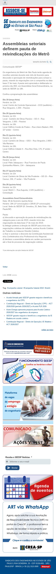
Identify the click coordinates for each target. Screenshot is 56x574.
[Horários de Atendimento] (28, 371)
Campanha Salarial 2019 (34, 288)
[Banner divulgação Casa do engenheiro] (28, 347)
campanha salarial (15, 288)
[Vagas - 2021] (28, 405)
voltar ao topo (47, 330)
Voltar (5, 267)
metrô (48, 288)
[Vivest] (28, 437)
